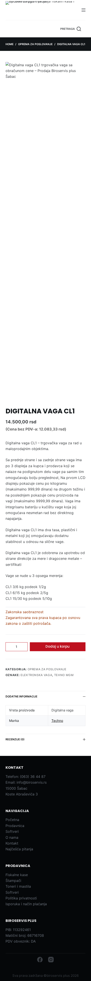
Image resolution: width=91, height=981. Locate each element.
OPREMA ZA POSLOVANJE (47, 669)
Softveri (12, 831)
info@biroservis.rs (32, 782)
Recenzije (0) (15, 739)
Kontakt (12, 843)
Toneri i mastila (18, 886)
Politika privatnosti (21, 898)
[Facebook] (40, 959)
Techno (57, 721)
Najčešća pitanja (19, 849)
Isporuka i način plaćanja (26, 904)
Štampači (13, 880)
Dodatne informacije (21, 696)
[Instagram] (51, 959)
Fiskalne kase (17, 875)
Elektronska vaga (36, 675)
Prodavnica (15, 825)
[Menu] (83, 10)
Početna (12, 819)
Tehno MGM (64, 675)
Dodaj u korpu (58, 646)
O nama (12, 837)
